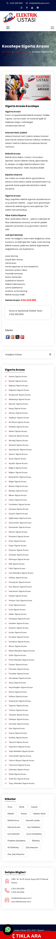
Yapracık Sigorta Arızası (18, 742)
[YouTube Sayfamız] (32, 7)
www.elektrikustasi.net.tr (21, 902)
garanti (34, 807)
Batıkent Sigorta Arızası (18, 486)
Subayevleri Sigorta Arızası (20, 701)
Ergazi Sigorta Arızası (17, 545)
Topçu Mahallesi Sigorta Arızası (22, 783)
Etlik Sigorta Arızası (17, 564)
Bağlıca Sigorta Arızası (18, 468)
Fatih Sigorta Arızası (17, 568)
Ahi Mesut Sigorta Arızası (19, 422)
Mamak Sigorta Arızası (18, 381)
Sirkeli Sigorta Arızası (17, 774)
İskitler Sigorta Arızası (18, 614)
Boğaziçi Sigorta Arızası (18, 386)
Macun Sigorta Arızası (18, 646)
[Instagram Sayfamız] (38, 7)
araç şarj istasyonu (16, 854)
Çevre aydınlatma (34, 834)
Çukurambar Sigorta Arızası (20, 523)
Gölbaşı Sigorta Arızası (18, 578)
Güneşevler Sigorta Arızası (20, 582)
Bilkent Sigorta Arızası (18, 495)
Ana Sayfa (6, 52)
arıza (10, 807)
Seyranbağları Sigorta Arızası (21, 687)
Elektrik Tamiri (39, 814)
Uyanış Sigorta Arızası (18, 733)
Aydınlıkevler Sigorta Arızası (20, 450)
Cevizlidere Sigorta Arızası (19, 504)
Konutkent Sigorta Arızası (19, 642)
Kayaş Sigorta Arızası (17, 408)
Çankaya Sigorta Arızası (19, 509)
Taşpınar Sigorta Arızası (18, 705)
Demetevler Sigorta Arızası (20, 527)
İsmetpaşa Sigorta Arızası (19, 619)
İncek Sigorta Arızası (17, 605)
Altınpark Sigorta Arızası (19, 445)
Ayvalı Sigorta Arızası (17, 459)
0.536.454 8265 (17, 892)
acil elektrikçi (13, 847)
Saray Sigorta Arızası (17, 683)
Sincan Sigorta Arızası (18, 692)
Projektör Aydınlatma (16, 841)
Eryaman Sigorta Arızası (19, 550)
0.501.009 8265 (16, 3)
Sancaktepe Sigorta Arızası (20, 678)
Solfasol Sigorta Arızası (18, 696)
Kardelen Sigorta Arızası (19, 623)
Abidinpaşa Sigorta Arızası (19, 399)
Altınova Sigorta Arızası (18, 413)
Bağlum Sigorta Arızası (18, 472)
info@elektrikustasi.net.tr (39, 3)
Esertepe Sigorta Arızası (19, 555)
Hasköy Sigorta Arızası (18, 596)
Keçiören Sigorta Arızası (19, 628)
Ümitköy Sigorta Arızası (18, 738)
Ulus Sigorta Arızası (17, 728)
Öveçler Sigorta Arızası (18, 664)
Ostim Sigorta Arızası (17, 655)
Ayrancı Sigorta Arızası (18, 454)
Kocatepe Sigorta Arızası (19, 637)
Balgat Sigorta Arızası (17, 481)
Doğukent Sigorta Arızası (19, 390)
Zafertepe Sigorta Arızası (19, 769)
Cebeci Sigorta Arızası (18, 500)
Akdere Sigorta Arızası (18, 431)
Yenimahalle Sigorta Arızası (20, 756)
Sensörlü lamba (33, 820)
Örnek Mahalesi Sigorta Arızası (21, 660)
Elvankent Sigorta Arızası (19, 536)
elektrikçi (36, 841)
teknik (21, 807)
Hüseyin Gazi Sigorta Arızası (20, 600)
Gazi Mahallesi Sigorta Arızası (21, 573)
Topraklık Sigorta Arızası (19, 715)
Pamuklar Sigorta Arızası (19, 669)
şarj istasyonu (32, 847)
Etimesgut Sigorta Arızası (19, 559)
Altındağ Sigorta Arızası (18, 440)
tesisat (24, 814)
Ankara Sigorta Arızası (18, 376)
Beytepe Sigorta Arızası (18, 491)
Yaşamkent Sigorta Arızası (19, 747)
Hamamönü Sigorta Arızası (20, 591)
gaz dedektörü (33, 827)
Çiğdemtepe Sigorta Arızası (20, 518)
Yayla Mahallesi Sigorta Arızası (21, 751)
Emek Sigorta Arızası (17, 541)
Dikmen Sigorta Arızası (18, 532)
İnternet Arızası (14, 827)
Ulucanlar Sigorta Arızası (19, 724)
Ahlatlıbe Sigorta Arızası (18, 427)
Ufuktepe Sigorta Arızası (19, 719)
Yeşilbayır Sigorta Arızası (19, 418)
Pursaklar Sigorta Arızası (19, 674)
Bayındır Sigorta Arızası (18, 404)
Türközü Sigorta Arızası (18, 710)
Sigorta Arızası (21, 52)
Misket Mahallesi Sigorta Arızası (22, 651)
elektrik (11, 814)
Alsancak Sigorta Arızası (19, 436)
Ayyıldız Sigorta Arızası (18, 463)
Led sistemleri (14, 834)
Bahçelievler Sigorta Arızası (20, 477)
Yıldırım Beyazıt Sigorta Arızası (21, 760)
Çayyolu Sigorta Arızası (18, 514)
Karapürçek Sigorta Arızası (20, 395)
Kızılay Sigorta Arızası (18, 632)
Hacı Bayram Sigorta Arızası (20, 587)
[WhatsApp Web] (22, 7)
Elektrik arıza (13, 820)
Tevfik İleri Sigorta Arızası (19, 779)
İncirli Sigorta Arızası (17, 610)
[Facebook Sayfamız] (26, 7)
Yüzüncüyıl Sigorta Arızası (19, 765)
